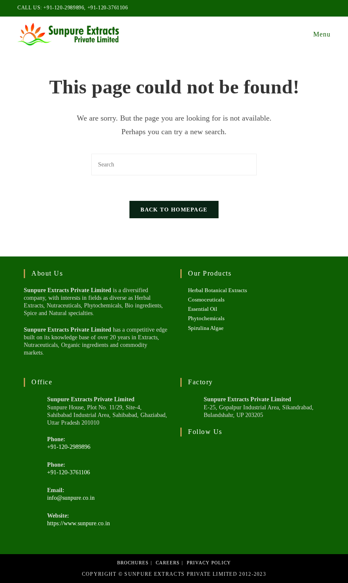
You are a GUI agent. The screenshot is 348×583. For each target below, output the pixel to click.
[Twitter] (192, 456)
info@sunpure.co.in (71, 498)
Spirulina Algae (206, 328)
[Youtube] (260, 456)
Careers (168, 562)
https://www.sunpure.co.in (78, 523)
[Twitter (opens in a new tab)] (299, 8)
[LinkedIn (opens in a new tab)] (318, 8)
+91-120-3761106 (107, 8)
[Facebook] (215, 456)
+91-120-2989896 (63, 8)
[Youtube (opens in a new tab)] (327, 8)
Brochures (133, 562)
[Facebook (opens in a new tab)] (309, 8)
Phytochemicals (206, 318)
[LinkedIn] (237, 456)
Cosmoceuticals (206, 299)
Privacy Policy (209, 562)
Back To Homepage (174, 209)
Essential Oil (202, 309)
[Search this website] (174, 164)
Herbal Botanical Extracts (217, 290)
